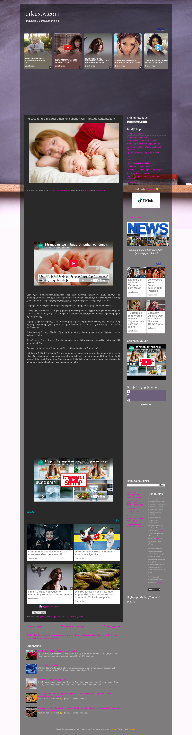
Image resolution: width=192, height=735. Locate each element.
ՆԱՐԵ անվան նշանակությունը (52, 679)
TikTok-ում (150, 189)
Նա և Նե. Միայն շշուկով (138, 173)
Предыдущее (112, 626)
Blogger (132, 729)
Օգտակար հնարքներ (137, 137)
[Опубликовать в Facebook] (41, 612)
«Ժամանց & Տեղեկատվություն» (59, 190)
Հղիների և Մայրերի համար (51, 616)
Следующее (34, 626)
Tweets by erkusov (135, 218)
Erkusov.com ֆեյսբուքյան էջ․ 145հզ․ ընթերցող (135, 502)
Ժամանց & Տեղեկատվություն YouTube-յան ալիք (135, 494)
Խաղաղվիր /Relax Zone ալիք (135, 519)
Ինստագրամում (101, 190)
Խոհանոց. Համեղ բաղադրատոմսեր (143, 144)
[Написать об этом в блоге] (36, 612)
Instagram (131, 508)
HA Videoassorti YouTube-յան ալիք (135, 525)
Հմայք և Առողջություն (74, 616)
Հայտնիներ (132, 160)
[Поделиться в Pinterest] (44, 612)
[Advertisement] (96, 91)
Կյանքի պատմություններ (138, 163)
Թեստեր (131, 182)
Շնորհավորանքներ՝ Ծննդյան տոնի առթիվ (57, 651)
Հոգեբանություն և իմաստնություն (142, 140)
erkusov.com (43, 13)
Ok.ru (129, 515)
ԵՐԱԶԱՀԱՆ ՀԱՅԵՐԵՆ (48, 665)
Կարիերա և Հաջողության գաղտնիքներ (145, 170)
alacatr (113, 729)
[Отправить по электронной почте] (33, 612)
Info (128, 156)
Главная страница (72, 626)
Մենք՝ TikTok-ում (134, 512)
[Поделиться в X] (39, 612)
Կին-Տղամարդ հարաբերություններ (143, 153)
